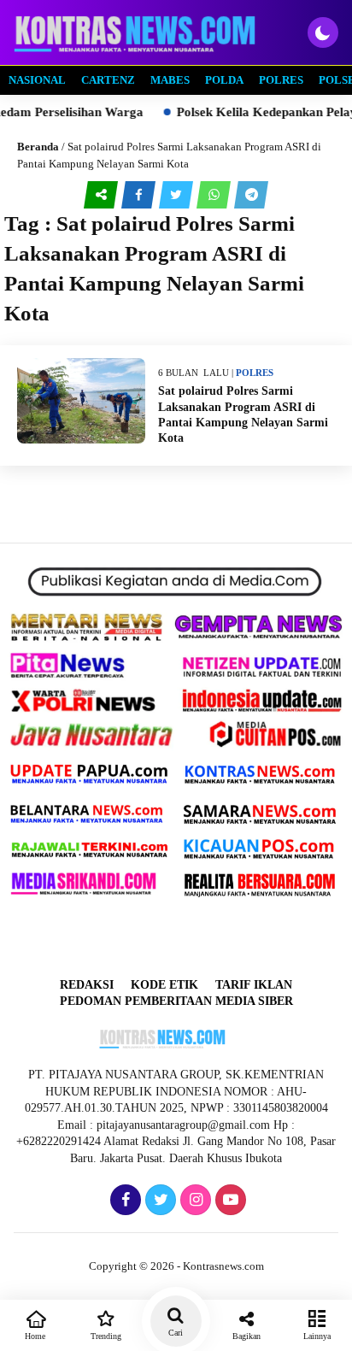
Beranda (38, 146)
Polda (224, 79)
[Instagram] (193, 1201)
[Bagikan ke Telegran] (251, 195)
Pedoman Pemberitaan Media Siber (176, 1001)
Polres (281, 79)
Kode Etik (164, 984)
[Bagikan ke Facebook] (140, 195)
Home (35, 1336)
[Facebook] (123, 1201)
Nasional (37, 79)
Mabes (170, 79)
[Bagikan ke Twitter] (178, 195)
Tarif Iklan (253, 984)
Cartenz (108, 79)
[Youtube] (228, 1201)
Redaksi (87, 984)
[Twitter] (158, 1201)
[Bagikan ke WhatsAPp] (215, 195)
